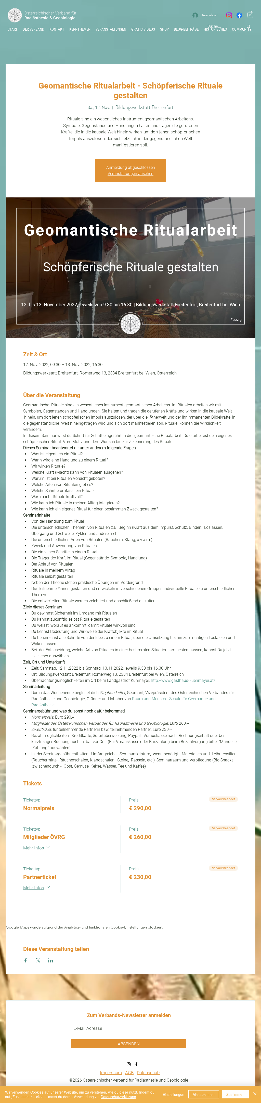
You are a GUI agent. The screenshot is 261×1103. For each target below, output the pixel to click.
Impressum (111, 1072)
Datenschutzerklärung (118, 1096)
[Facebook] (239, 15)
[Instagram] (229, 15)
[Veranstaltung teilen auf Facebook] (25, 960)
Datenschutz (148, 1072)
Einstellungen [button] (173, 1094)
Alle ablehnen (204, 1094)
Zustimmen (235, 1094)
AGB (129, 1072)
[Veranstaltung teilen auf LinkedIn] (50, 960)
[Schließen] (255, 1094)
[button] (250, 14)
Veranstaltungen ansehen (130, 173)
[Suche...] (248, 26)
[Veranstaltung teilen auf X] (38, 960)
